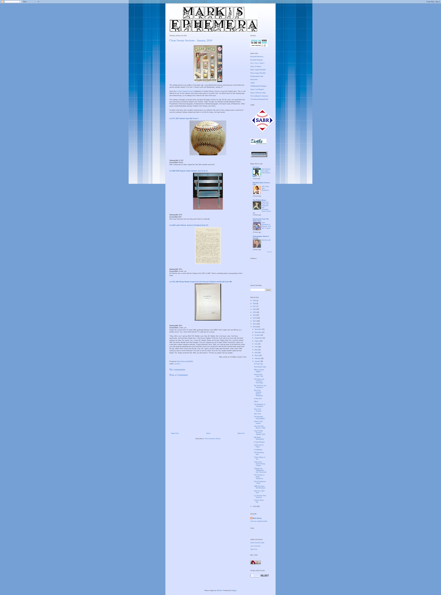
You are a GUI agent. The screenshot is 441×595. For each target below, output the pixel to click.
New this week (266, 240)
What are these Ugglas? (259, 370)
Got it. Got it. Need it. (257, 63)
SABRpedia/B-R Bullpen (258, 86)
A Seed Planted (259, 442)
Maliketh (219, 590)
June (256, 347)
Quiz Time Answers (257, 410)
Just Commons (255, 546)
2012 (254, 321)
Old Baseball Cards (256, 76)
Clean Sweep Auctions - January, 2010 (259, 432)
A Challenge (258, 449)
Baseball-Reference (256, 56)
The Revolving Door (259, 453)
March (257, 355)
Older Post (241, 433)
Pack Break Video (260, 367)
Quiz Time (257, 414)
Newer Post (175, 433)
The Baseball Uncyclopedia (259, 417)
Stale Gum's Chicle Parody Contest (259, 463)
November (258, 332)
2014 (254, 315)
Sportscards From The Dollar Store (261, 220)
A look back (258, 398)
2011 (254, 324)
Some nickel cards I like (258, 375)
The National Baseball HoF (259, 99)
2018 (254, 303)
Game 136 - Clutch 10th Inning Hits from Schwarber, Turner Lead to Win (262, 207)
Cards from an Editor (258, 446)
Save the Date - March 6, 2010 (259, 427)
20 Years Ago (258, 364)
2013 (254, 318)
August (257, 341)
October (257, 335)
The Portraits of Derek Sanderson (259, 476)
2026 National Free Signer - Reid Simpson (266, 171)
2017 (254, 306)
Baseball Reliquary (256, 60)
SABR (252, 83)
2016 (254, 309)
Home (208, 433)
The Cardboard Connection (259, 96)
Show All (269, 251)
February (258, 358)
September (258, 338)
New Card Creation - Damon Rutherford (258, 393)
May (256, 350)
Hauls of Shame (255, 66)
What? (256, 401)
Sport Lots (253, 549)
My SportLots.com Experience (260, 386)
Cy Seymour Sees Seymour (260, 496)
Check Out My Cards (257, 543)
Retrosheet (254, 79)
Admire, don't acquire (258, 422)
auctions (177, 364)
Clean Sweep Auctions (185, 91)
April (256, 352)
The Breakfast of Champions (259, 405)
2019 (254, 300)
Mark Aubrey (257, 518)
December (258, 329)
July (256, 344)
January (257, 361)
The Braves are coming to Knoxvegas (259, 381)
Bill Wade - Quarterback (259, 438)
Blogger (233, 590)
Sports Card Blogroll (257, 89)
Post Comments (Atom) (212, 438)
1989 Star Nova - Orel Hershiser (259, 487)
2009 (254, 506)
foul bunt (256, 167)
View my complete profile (258, 521)
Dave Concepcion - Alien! (260, 482)
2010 (254, 327)
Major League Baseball (258, 70)
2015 (254, 312)
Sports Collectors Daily (258, 93)
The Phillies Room (259, 200)
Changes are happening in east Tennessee (260, 470)
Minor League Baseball (258, 73)
